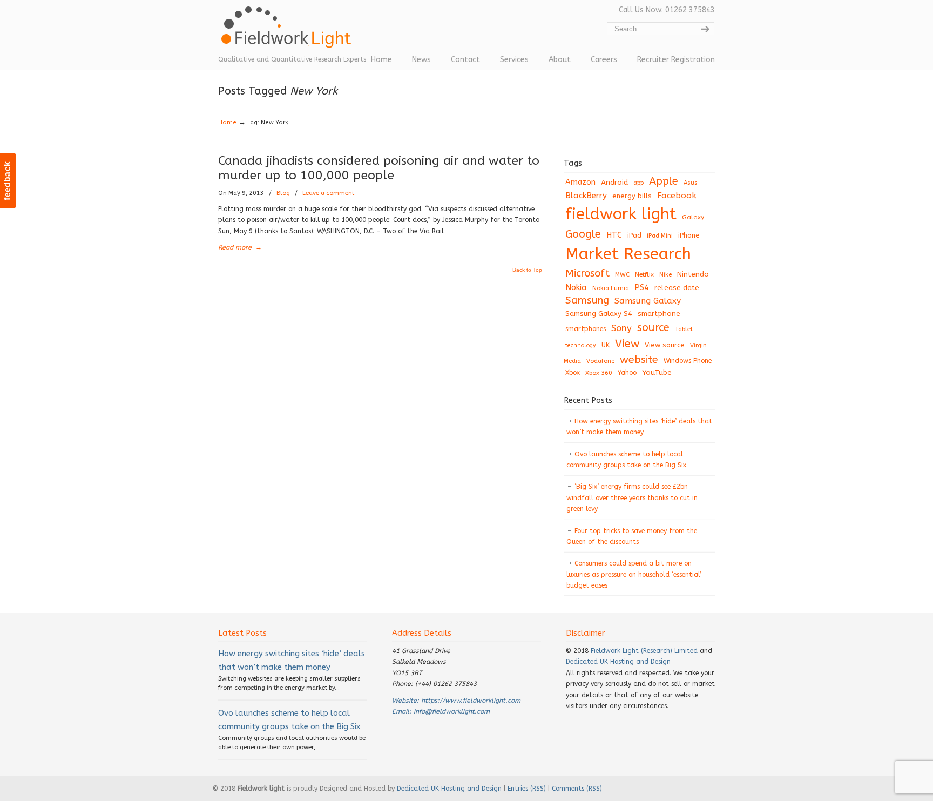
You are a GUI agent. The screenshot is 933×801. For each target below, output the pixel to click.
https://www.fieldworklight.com (470, 700)
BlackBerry (586, 195)
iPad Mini (660, 235)
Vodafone (600, 361)
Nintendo (693, 274)
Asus (691, 182)
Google (583, 234)
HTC (614, 235)
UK (605, 345)
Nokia (576, 287)
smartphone (659, 313)
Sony (621, 328)
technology (580, 345)
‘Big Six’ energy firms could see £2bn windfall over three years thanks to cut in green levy (632, 498)
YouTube (657, 372)
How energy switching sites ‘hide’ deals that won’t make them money (639, 427)
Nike (665, 274)
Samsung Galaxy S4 (598, 313)
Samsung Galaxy (647, 301)
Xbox (572, 372)
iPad (634, 235)
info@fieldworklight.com (452, 711)
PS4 (641, 287)
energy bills (632, 196)
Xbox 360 (598, 372)
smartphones (585, 329)
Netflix (644, 274)
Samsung (587, 300)
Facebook (676, 195)
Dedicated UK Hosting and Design (618, 661)
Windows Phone (688, 361)
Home (227, 122)
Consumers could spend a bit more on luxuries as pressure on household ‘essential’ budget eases (633, 574)
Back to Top (527, 270)
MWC (622, 274)
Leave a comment (328, 193)
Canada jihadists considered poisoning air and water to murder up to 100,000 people (378, 168)
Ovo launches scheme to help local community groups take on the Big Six (626, 459)
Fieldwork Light (288, 32)
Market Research (628, 254)
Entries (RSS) (527, 788)
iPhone (689, 235)
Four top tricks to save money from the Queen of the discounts (631, 536)
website (639, 359)
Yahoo (627, 372)
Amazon (580, 182)
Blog (283, 193)
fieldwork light (621, 214)
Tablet (684, 329)
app (638, 182)
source (653, 327)
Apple (663, 181)
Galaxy (693, 217)
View (627, 343)
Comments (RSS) (577, 788)
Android (614, 182)
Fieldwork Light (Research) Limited (644, 651)
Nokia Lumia (610, 288)
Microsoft (587, 273)
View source (665, 345)
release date (676, 287)
